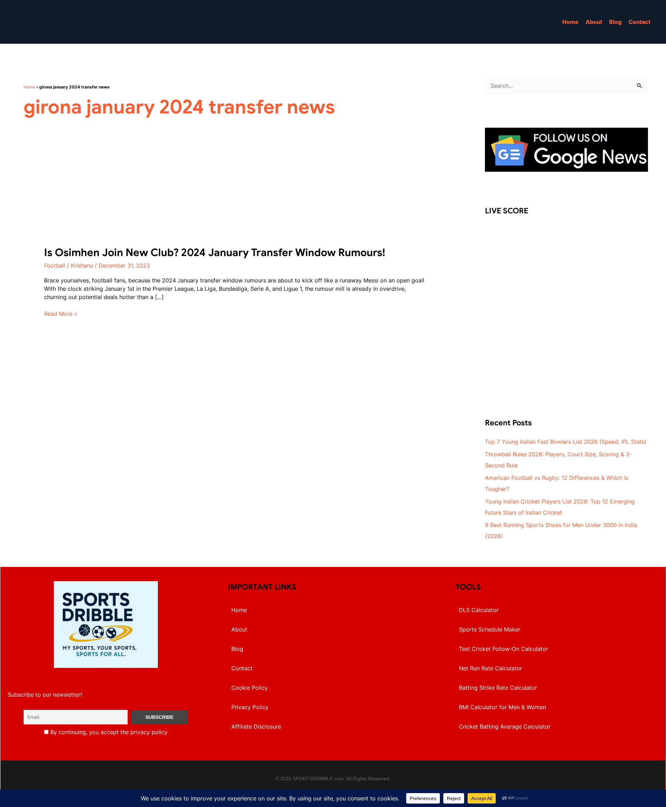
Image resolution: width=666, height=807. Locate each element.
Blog (615, 21)
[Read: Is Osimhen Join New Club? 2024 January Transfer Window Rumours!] (96, 202)
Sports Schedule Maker (489, 629)
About (594, 21)
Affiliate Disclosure (256, 726)
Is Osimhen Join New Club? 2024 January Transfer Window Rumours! (214, 252)
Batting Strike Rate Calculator (498, 687)
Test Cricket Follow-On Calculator (503, 648)
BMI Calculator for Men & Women (502, 707)
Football (54, 265)
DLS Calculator (478, 609)
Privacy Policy (249, 707)
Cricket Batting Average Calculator (504, 726)
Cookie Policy (249, 687)
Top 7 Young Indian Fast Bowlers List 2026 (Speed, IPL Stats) (566, 441)
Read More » (60, 314)
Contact (639, 21)
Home (570, 21)
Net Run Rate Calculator (490, 668)
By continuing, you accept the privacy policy (108, 732)
